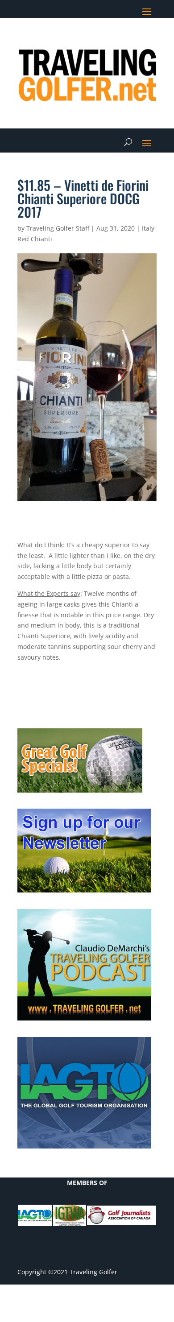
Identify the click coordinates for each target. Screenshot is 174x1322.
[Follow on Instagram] (149, 38)
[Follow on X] (96, 38)
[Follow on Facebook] (78, 38)
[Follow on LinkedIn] (114, 38)
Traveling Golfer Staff (57, 228)
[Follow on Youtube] (131, 38)
